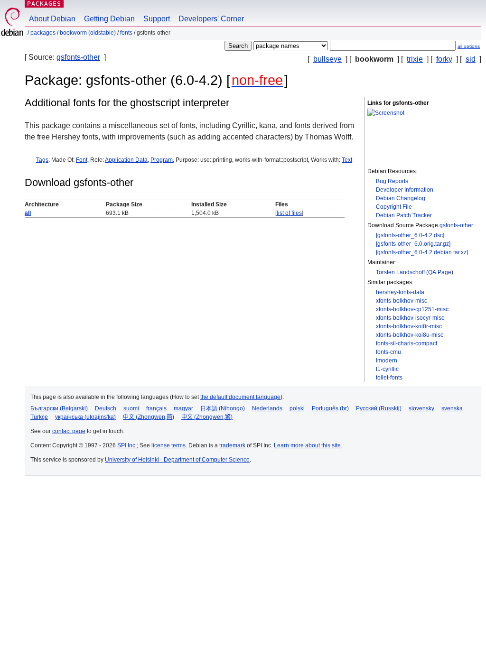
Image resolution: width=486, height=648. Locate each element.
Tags (42, 160)
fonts (126, 32)
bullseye (327, 59)
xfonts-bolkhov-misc (401, 300)
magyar (183, 408)
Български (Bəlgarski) (59, 408)
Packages (44, 3)
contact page (68, 431)
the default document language (240, 397)
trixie (415, 59)
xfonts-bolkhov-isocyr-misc (410, 318)
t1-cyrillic (387, 369)
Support (156, 19)
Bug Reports (392, 181)
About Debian (52, 19)
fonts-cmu (388, 352)
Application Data (126, 160)
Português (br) (330, 408)
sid (471, 59)
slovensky (421, 408)
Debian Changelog (400, 198)
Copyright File (394, 207)
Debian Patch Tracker (404, 215)
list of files (289, 213)
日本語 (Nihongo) (222, 408)
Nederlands (267, 408)
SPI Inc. (127, 445)
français (156, 408)
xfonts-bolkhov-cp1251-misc (412, 309)
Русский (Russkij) (379, 408)
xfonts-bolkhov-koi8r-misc (409, 326)
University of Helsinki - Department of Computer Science (177, 459)
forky (444, 59)
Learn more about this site (307, 445)
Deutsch (105, 408)
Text (347, 160)
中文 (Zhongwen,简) (148, 417)
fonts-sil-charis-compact (406, 343)
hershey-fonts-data (400, 292)
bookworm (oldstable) (88, 32)
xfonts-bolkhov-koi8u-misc (409, 335)
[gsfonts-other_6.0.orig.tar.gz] (413, 244)
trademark (232, 445)
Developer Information (404, 189)
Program (161, 160)
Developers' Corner (211, 19)
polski (297, 408)
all (28, 213)
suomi (131, 408)
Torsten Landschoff (400, 272)
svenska (452, 408)
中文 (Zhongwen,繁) (207, 417)
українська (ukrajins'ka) (85, 417)
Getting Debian (109, 19)
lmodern (386, 360)
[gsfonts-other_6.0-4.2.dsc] (410, 235)
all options (469, 46)
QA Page (439, 272)
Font (81, 160)
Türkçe (39, 417)
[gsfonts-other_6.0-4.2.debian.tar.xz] (422, 252)
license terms (168, 445)
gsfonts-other (78, 57)
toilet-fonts (389, 377)
